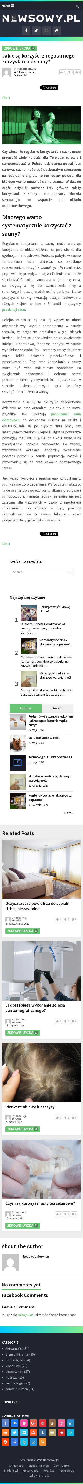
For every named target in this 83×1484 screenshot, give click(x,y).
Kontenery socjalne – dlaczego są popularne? (55, 642)
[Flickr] (24, 1423)
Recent (57, 708)
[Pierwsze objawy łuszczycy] (41, 1072)
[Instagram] (52, 1423)
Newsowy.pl (51, 1460)
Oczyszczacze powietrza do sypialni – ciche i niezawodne (39, 906)
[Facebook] (5, 1423)
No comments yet (21, 1284)
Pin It (6, 98)
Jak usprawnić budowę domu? (55, 609)
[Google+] (33, 1423)
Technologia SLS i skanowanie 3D (50, 757)
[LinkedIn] (70, 1423)
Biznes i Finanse (17, 1354)
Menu (6, 6)
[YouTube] (61, 1432)
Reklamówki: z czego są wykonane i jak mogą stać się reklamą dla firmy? (51, 720)
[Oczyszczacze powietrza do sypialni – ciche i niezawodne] (41, 869)
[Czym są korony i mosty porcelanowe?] (41, 1169)
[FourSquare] (70, 1432)
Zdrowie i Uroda (17, 48)
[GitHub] (52, 1432)
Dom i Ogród (14, 1360)
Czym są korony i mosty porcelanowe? (40, 1203)
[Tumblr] (42, 1432)
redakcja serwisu (26, 68)
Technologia (14, 1383)
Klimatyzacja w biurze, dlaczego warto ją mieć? (55, 675)
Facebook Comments (25, 1295)
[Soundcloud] (5, 1432)
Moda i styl (13, 1366)
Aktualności (14, 1348)
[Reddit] (5, 1442)
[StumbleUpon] (33, 1432)
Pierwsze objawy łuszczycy (30, 1106)
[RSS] (42, 1442)
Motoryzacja (14, 1371)
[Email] (33, 1442)
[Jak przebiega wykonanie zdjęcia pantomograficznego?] (41, 971)
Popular (25, 708)
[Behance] (14, 1423)
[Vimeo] (24, 1432)
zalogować (25, 1315)
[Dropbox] (14, 1442)
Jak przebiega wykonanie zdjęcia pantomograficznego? (35, 1007)
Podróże (11, 1377)
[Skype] (24, 1442)
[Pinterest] (42, 1423)
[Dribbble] (61, 1423)
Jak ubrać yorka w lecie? (44, 737)
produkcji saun (13, 309)
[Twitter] (14, 1432)
